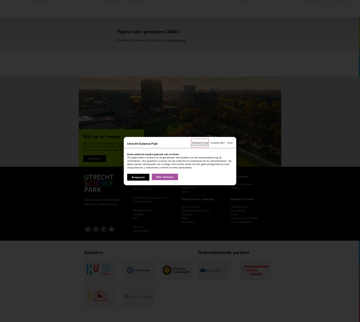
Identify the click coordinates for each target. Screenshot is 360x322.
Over (230, 142)
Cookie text (218, 142)
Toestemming (200, 142)
